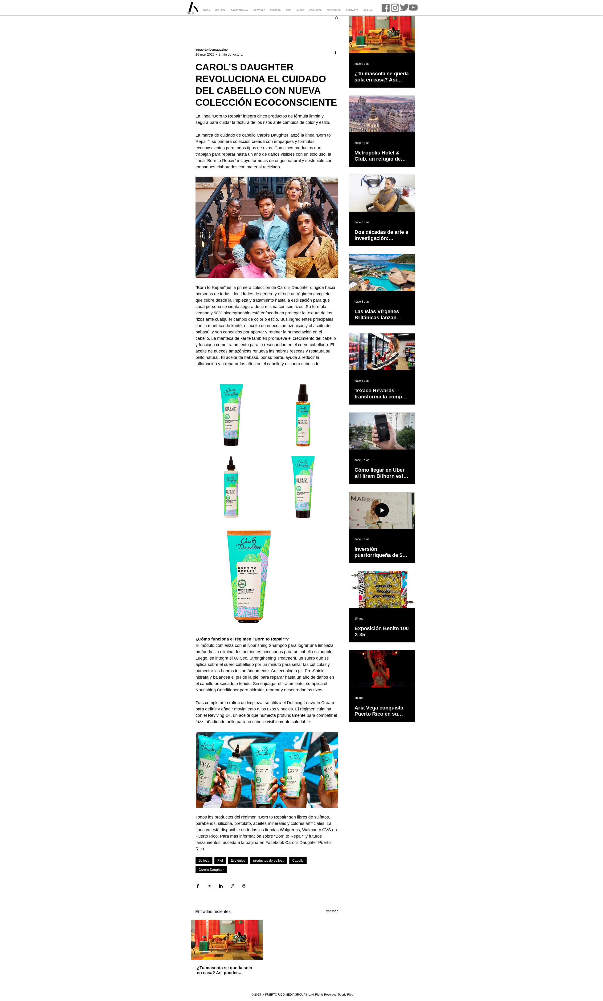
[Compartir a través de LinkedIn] (221, 886)
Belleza (204, 860)
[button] (336, 18)
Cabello (298, 860)
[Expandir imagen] (231, 415)
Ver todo (332, 911)
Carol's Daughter (211, 869)
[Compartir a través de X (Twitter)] (209, 886)
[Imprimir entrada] (244, 886)
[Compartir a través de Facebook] (198, 886)
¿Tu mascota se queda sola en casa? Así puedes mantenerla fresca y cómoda (225, 970)
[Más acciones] (335, 52)
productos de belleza (268, 860)
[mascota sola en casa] (227, 940)
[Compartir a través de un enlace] (232, 886)
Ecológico (238, 860)
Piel (220, 860)
